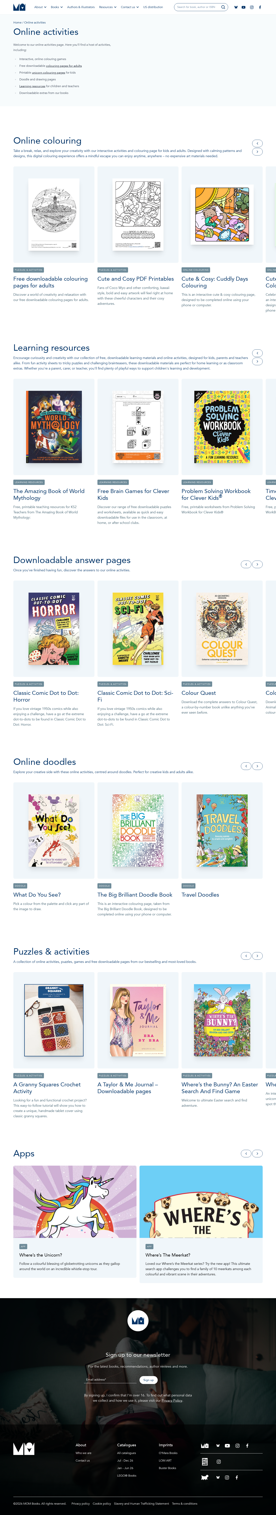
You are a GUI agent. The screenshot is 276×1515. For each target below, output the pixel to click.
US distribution (153, 7)
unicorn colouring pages (48, 73)
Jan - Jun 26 (125, 1468)
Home (17, 23)
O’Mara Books (168, 1453)
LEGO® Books (126, 1476)
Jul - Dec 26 (125, 1461)
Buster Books (167, 1468)
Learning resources (32, 86)
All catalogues (126, 1453)
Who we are (83, 1453)
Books (55, 7)
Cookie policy (102, 1504)
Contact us (128, 7)
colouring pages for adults (64, 66)
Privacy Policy (172, 1400)
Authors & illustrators (81, 7)
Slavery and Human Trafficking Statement (141, 1504)
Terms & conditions (184, 1504)
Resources (106, 7)
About (38, 7)
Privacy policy (81, 1504)
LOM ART (165, 1461)
